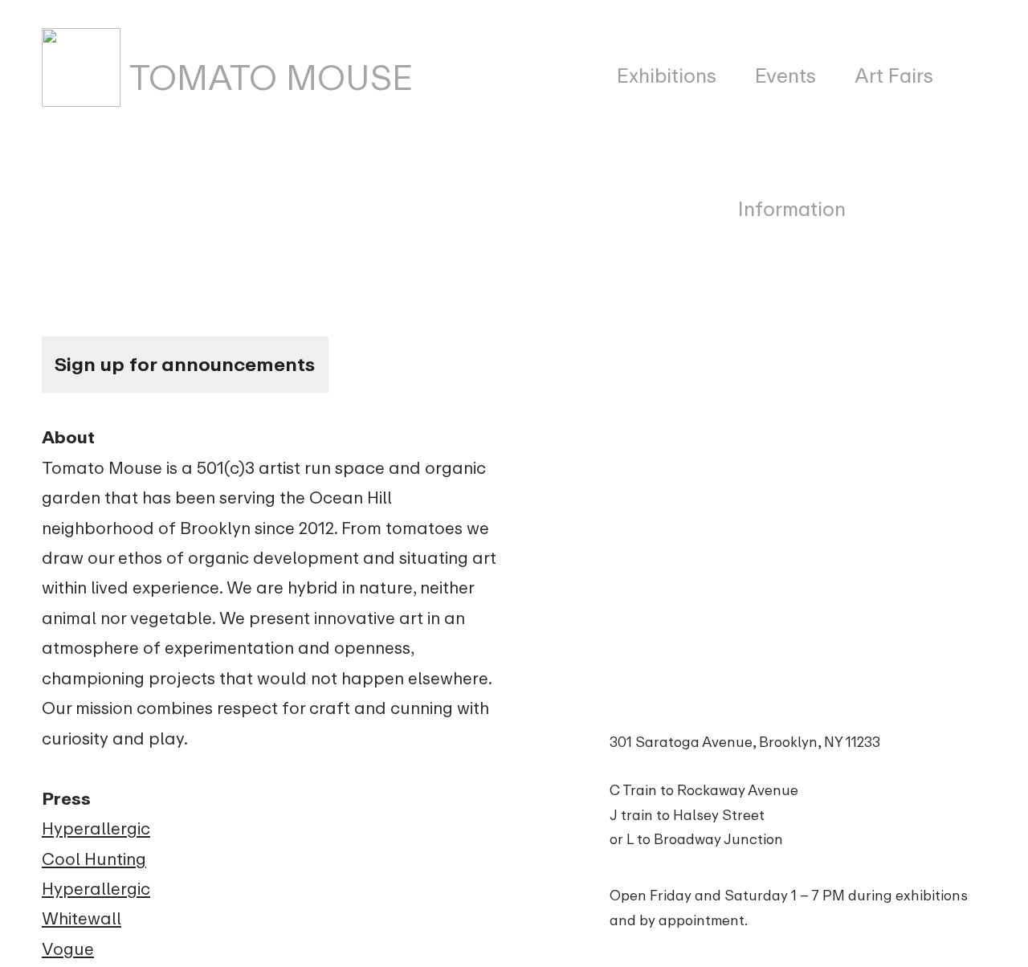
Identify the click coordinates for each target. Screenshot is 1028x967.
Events (785, 76)
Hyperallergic (96, 828)
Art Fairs (894, 76)
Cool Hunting (94, 859)
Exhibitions (666, 76)
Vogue (68, 949)
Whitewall (81, 918)
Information (792, 209)
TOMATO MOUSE (266, 78)
